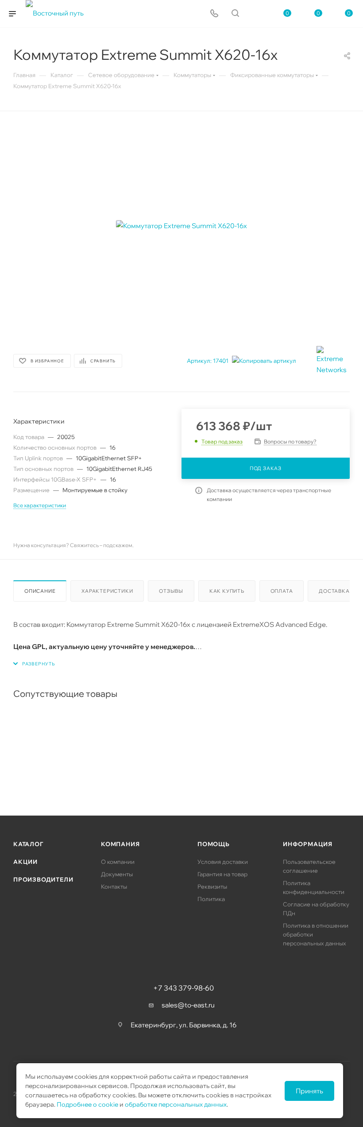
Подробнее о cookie (87, 1104)
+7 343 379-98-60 (183, 987)
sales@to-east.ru (188, 1005)
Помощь (213, 843)
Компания (120, 843)
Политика (211, 898)
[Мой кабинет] (256, 14)
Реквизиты (212, 886)
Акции (25, 861)
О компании (118, 861)
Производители (43, 879)
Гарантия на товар (222, 874)
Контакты (114, 886)
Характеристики (107, 591)
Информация (307, 843)
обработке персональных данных (176, 1104)
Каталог (28, 843)
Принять (309, 1091)
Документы (117, 874)
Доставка (334, 591)
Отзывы (171, 591)
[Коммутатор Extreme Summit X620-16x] (181, 225)
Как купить (226, 591)
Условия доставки (222, 861)
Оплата (281, 591)
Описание (39, 591)
